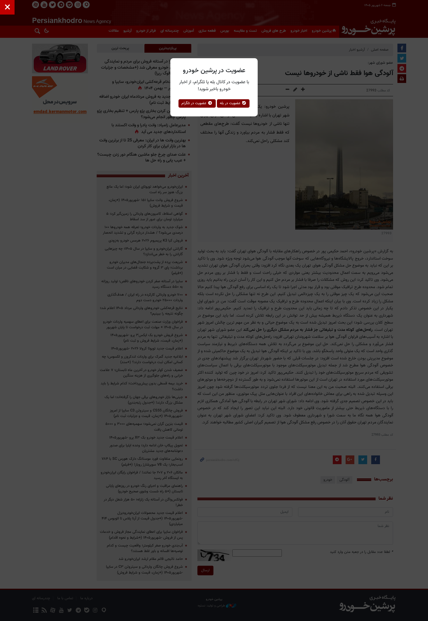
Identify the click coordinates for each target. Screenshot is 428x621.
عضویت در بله (231, 103)
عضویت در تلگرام (194, 103)
